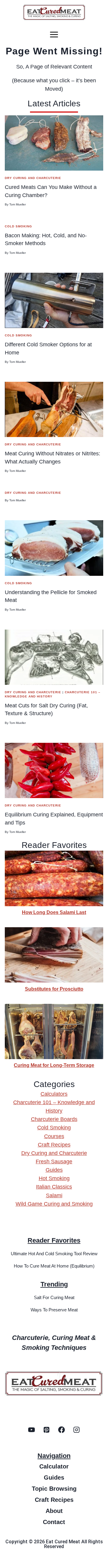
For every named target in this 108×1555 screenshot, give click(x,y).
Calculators (54, 1094)
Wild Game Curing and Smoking (54, 1204)
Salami (54, 1195)
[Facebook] (61, 1429)
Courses (54, 1136)
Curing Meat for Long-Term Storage (54, 1065)
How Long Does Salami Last (54, 912)
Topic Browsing (54, 1488)
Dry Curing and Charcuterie (33, 178)
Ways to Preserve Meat (54, 1309)
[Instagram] (76, 1429)
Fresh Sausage (54, 1162)
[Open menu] (53, 34)
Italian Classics (54, 1187)
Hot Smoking (54, 1178)
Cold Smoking (18, 226)
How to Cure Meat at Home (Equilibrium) (54, 1265)
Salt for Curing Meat (54, 1297)
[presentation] (54, 143)
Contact (54, 1522)
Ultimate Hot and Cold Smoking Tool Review (54, 1253)
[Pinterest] (46, 1429)
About (54, 1511)
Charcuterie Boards (54, 1119)
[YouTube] (31, 1429)
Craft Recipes (54, 1145)
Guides (54, 1170)
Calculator (54, 1466)
